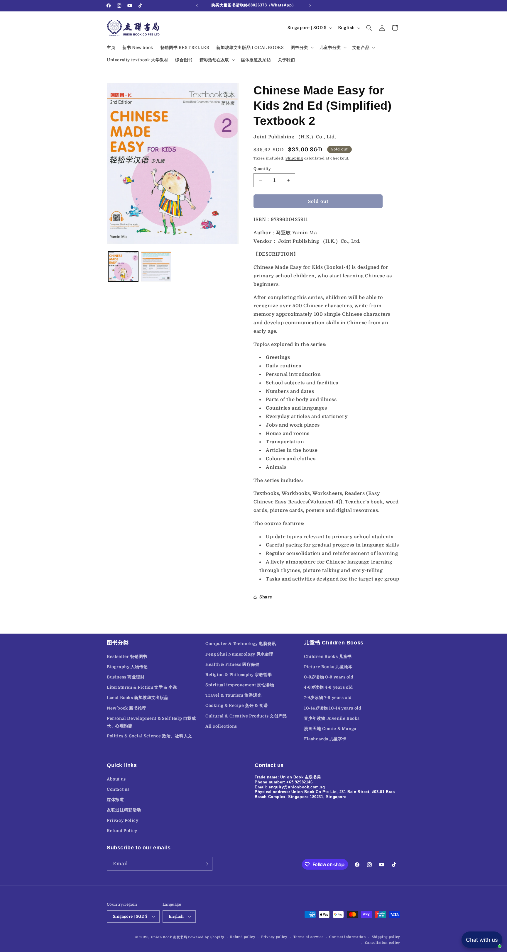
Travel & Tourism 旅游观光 (233, 695)
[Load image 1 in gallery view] (123, 266)
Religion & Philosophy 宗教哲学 (238, 674)
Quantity (262, 169)
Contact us (118, 789)
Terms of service (308, 937)
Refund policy (242, 937)
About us (116, 778)
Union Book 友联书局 (169, 937)
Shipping (294, 158)
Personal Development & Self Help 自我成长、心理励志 (151, 722)
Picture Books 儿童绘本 (328, 666)
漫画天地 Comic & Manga (330, 728)
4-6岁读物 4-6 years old (328, 687)
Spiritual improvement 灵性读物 (239, 685)
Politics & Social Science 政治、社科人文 (149, 736)
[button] (301, 47)
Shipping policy (386, 937)
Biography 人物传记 (127, 666)
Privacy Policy (122, 820)
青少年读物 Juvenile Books (332, 718)
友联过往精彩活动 (124, 809)
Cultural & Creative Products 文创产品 (246, 716)
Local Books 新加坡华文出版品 (137, 697)
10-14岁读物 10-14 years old (332, 708)
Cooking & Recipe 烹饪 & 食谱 (236, 705)
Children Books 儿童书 (328, 656)
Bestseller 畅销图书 (127, 656)
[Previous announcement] (196, 5)
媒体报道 (115, 799)
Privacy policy (274, 937)
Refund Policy (122, 830)
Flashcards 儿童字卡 (325, 739)
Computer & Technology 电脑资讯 (240, 643)
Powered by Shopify (206, 937)
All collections (221, 726)
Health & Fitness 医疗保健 (232, 664)
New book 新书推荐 (126, 708)
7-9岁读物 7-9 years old (328, 697)
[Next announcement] (310, 5)
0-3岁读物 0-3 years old (329, 677)
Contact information (347, 937)
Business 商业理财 (126, 677)
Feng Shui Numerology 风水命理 (239, 654)
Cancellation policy (382, 943)
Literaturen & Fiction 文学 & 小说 (142, 687)
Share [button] (265, 597)
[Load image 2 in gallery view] (156, 266)
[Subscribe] (205, 864)
